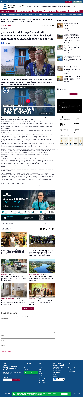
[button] (41, 25)
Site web (3, 345)
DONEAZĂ (64, 393)
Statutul (55, 376)
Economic (42, 6)
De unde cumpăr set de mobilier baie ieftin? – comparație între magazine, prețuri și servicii (13, 302)
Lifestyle (46, 6)
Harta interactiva (72, 367)
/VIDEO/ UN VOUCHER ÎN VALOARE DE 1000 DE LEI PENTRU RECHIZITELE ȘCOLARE (13, 252)
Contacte (70, 366)
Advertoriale (67, 6)
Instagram (43, 186)
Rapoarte (55, 374)
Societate (31, 6)
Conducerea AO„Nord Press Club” (58, 368)
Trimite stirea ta (71, 371)
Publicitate (26, 369)
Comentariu (4, 318)
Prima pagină (5, 19)
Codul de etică (56, 372)
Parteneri (26, 367)
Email (3, 340)
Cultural (49, 6)
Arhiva (69, 369)
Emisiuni (61, 6)
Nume (3, 335)
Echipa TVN (27, 366)
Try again (69, 109)
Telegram (36, 186)
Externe (38, 6)
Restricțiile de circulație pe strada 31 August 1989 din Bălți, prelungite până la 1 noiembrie (13, 278)
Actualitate (31, 248)
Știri (28, 6)
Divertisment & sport (56, 6)
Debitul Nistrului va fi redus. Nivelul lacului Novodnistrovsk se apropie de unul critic (48, 14)
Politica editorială (57, 370)
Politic (35, 6)
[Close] (69, 394)
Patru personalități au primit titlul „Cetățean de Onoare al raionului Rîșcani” (40, 302)
